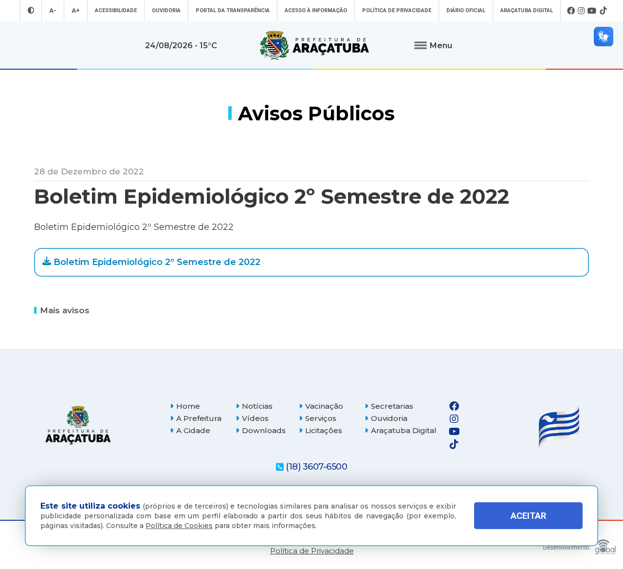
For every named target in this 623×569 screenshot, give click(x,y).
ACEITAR (528, 516)
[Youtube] (592, 11)
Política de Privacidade (396, 10)
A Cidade (193, 430)
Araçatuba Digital (526, 10)
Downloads (264, 430)
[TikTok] (603, 11)
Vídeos (255, 418)
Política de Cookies (179, 525)
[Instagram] (581, 11)
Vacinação (324, 406)
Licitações (323, 430)
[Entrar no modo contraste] (31, 10)
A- (52, 10)
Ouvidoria (166, 10)
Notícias (257, 406)
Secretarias (392, 406)
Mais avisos (65, 310)
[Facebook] (571, 11)
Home (188, 406)
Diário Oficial (465, 10)
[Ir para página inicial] (314, 45)
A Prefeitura (198, 418)
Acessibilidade (116, 10)
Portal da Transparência (233, 10)
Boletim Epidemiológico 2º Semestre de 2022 (157, 262)
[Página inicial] (78, 425)
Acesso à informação (316, 10)
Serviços (320, 418)
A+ (76, 10)
